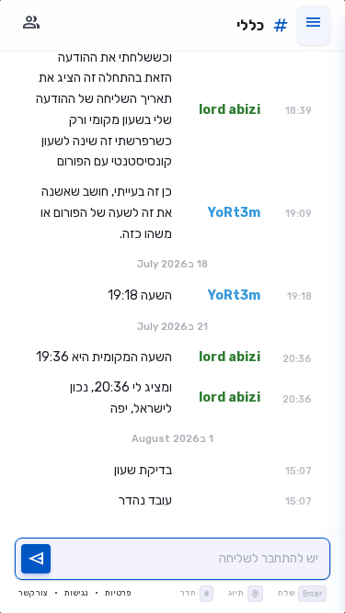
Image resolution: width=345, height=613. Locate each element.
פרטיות (118, 592)
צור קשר (32, 592)
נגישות (75, 592)
